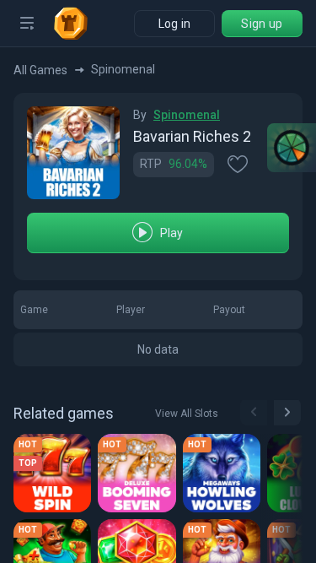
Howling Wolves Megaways (225, 472)
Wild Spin (48, 472)
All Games (40, 70)
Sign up (261, 23)
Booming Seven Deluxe (139, 472)
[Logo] (77, 24)
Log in (174, 23)
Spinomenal (186, 115)
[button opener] (26, 23)
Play (172, 233)
